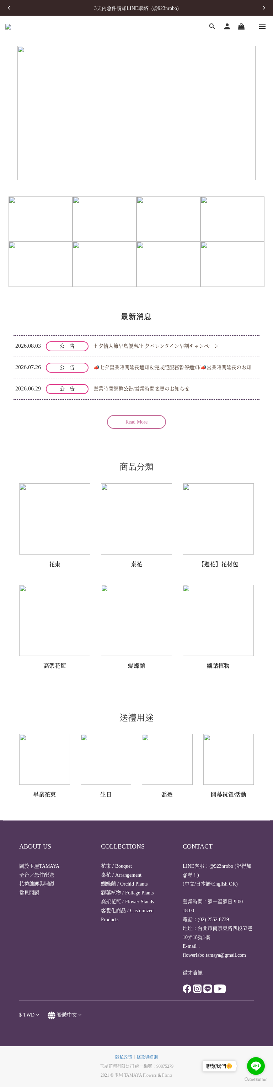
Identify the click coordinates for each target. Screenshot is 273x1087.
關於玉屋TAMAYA (39, 866)
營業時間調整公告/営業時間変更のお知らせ (141, 389)
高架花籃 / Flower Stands (127, 901)
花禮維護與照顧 (36, 884)
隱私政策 (123, 1057)
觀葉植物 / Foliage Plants (127, 893)
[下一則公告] (264, 8)
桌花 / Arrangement (121, 875)
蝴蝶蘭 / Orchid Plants (124, 884)
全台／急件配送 (36, 875)
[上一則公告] (9, 8)
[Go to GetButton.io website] (256, 1079)
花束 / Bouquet (116, 866)
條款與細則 (147, 1057)
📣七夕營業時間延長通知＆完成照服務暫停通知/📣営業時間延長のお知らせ (177, 367)
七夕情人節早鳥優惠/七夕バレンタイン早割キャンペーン (156, 346)
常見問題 (29, 893)
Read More (136, 422)
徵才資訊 (193, 973)
